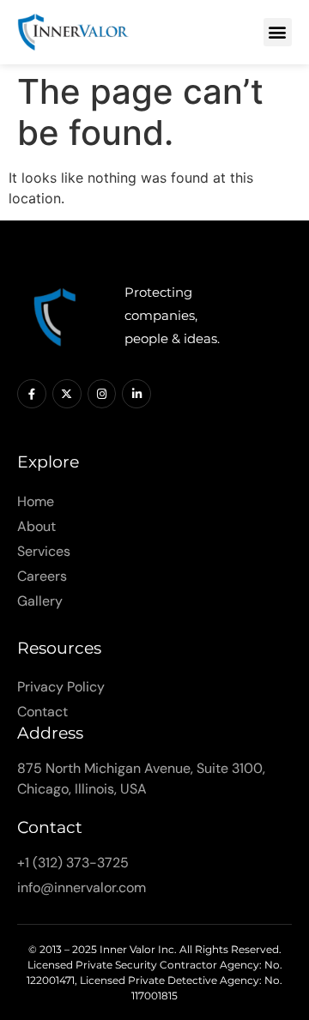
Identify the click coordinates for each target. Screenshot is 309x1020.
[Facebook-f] (31, 393)
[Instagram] (102, 393)
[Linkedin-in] (136, 393)
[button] (278, 32)
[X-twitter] (67, 393)
